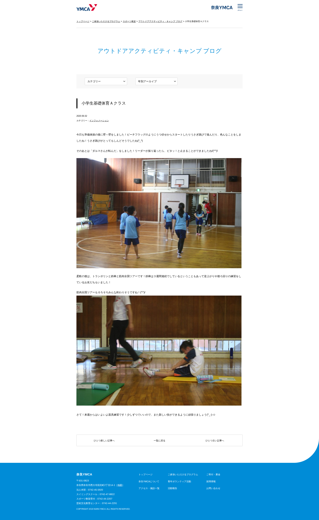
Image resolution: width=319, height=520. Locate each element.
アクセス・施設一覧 (149, 488)
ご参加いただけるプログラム (106, 21)
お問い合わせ (213, 488)
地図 (119, 485)
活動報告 (172, 488)
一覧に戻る (159, 440)
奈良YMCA (86, 7)
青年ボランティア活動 (179, 481)
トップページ (82, 21)
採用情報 (211, 481)
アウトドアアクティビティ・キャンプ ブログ (160, 21)
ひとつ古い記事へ (215, 440)
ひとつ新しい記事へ (104, 440)
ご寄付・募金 (213, 474)
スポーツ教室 (129, 21)
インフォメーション (99, 120)
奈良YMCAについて (149, 481)
